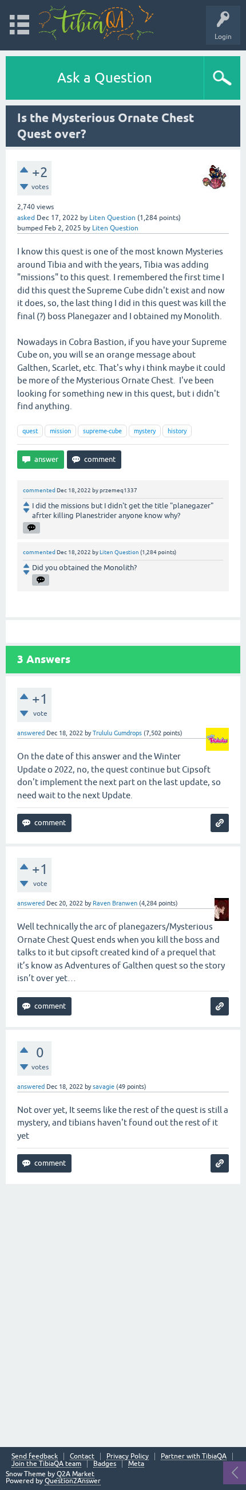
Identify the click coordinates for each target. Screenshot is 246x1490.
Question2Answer (73, 1481)
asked (26, 218)
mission (60, 431)
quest (30, 431)
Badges (104, 1464)
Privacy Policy (127, 1456)
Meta (136, 1464)
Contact (82, 1456)
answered (31, 733)
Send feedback (34, 1456)
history (177, 431)
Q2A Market (75, 1474)
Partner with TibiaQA (194, 1456)
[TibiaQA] (96, 23)
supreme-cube (102, 431)
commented (39, 490)
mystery (145, 431)
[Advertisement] (123, 1314)
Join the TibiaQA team (46, 1464)
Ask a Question (104, 77)
